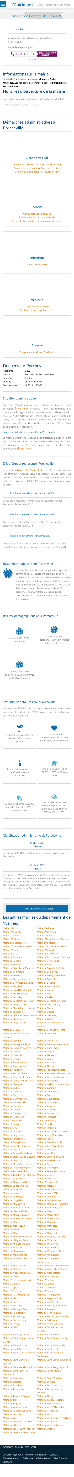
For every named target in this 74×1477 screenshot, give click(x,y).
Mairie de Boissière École (49, 1142)
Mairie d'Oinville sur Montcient (18, 1280)
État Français (60, 1458)
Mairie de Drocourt (46, 1051)
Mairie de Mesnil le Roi (48, 1160)
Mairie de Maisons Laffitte (16, 1207)
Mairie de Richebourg (14, 1316)
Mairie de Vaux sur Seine (15, 1407)
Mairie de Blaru (44, 964)
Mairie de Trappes (12, 1403)
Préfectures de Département (37, 1458)
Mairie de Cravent (12, 1040)
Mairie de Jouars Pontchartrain (52, 1131)
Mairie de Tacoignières (14, 1388)
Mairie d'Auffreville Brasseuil (17, 946)
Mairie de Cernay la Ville (15, 1004)
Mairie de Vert (44, 1414)
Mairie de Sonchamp (47, 1385)
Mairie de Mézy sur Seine (15, 1240)
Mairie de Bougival (12, 986)
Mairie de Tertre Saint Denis (51, 1171)
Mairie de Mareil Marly (48, 1214)
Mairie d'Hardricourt (13, 1116)
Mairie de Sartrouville (14, 1378)
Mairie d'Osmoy (45, 1291)
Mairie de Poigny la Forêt (49, 1298)
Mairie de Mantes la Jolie (49, 1207)
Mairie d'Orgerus (11, 1283)
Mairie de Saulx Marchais (49, 1378)
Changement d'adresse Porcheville (37, 352)
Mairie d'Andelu (45, 935)
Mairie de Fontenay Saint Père (18, 1080)
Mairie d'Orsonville (46, 1287)
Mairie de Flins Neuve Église (51, 1069)
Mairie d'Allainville (12, 935)
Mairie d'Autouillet (46, 950)
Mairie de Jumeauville (14, 1138)
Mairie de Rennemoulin (49, 1312)
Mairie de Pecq (44, 1164)
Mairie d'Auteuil (11, 950)
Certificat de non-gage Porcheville (37, 310)
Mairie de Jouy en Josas (14, 1135)
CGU (33, 1447)
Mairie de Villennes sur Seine (17, 1421)
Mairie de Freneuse (12, 1084)
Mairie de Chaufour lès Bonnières (20, 1015)
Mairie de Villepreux (47, 1421)
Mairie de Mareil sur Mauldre (17, 1218)
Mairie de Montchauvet (15, 1254)
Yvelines (61, 405)
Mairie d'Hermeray (46, 1120)
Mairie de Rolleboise (47, 1320)
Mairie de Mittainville (47, 1243)
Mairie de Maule (11, 1222)
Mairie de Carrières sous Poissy (18, 1000)
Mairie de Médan (11, 1229)
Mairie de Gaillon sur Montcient (53, 1084)
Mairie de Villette (11, 1425)
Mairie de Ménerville (47, 1229)
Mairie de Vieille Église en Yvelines (54, 1417)
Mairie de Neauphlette (48, 1272)
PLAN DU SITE (22, 1447)
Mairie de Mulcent (12, 1269)
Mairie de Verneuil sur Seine (17, 1410)
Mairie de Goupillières (48, 1098)
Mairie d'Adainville (12, 931)
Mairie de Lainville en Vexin (51, 1156)
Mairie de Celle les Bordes (16, 1145)
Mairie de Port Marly (47, 1167)
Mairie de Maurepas (47, 1225)
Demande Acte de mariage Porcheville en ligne (37, 168)
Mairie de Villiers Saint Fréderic (18, 1428)
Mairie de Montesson (48, 1254)
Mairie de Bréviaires (47, 1178)
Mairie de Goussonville (14, 1102)
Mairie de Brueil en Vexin (15, 993)
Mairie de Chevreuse (13, 1018)
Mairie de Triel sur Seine (49, 1403)
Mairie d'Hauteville (46, 1149)
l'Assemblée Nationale (28, 470)
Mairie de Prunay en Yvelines (51, 1305)
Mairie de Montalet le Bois (50, 1251)
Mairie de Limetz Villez (48, 1193)
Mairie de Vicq (10, 1417)
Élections (7, 1461)
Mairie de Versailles (12, 1414)
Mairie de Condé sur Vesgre (51, 1029)
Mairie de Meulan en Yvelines (18, 1236)
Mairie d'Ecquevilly (12, 1055)
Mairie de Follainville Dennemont (54, 1073)
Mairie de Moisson (12, 1247)
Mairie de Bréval (45, 990)
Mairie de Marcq (45, 1211)
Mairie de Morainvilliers (15, 1265)
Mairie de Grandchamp (48, 1102)
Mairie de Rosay (11, 1323)
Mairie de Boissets (12, 975)
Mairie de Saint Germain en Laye (53, 1338)
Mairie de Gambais (46, 1087)
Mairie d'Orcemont (46, 1280)
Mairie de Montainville (14, 1251)
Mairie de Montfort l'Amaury (17, 1258)
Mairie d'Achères (45, 928)
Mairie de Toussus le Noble (50, 1399)
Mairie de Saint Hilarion (15, 1345)
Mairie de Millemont (47, 1240)
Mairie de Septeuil (46, 1381)
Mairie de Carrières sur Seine (51, 1000)
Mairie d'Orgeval (45, 1283)
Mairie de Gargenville (13, 1095)
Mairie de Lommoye (13, 1196)
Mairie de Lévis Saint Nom (50, 1189)
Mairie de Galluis (11, 1087)
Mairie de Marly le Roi (48, 1218)
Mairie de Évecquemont (15, 1062)
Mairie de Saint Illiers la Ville (51, 1345)
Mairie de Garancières (48, 1091)
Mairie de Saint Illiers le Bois (17, 1348)
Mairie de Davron (11, 1051)
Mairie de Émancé (12, 1058)
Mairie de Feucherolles (14, 1066)
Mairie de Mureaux (12, 1189)
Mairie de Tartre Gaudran (15, 1171)
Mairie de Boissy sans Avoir (16, 979)
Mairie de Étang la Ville (14, 1142)
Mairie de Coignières (13, 1029)
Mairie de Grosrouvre (48, 1105)
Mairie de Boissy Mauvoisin (51, 975)
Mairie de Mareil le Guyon (16, 1214)
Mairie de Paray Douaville (16, 1294)
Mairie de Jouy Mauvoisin (50, 1135)
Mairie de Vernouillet (47, 1410)
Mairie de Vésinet (46, 1174)
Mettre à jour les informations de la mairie (20, 105)
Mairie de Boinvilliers (13, 971)
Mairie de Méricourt (47, 1233)
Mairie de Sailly (10, 1327)
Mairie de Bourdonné (48, 986)
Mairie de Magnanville (14, 1203)
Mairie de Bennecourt (48, 960)
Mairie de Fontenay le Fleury (17, 1077)
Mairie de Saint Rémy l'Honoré (52, 1367)
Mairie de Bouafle (46, 982)
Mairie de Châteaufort (14, 1011)
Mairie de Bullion (45, 997)
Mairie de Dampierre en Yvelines (19, 1047)
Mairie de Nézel (11, 1276)
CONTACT (8, 1447)
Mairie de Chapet (45, 1008)
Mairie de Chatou (46, 1011)
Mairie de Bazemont (13, 957)
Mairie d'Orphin (11, 1287)
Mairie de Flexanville (13, 1069)
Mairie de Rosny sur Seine (50, 1323)
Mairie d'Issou (10, 1127)
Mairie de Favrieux (46, 1062)
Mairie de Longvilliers (13, 1200)
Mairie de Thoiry (45, 1396)
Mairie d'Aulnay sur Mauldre (51, 946)
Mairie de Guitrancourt (14, 1113)
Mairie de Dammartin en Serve (52, 1044)
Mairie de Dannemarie (48, 1047)
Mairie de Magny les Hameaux (52, 1203)
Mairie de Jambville (46, 1127)
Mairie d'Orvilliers (12, 1291)
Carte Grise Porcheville (37, 306)
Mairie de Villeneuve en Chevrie (19, 1156)
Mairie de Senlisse (12, 1381)
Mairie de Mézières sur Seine (51, 1236)
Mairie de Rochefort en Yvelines (53, 1316)
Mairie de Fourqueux (47, 1080)
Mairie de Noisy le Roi (48, 1276)
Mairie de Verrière (46, 1153)
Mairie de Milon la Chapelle (16, 1243)
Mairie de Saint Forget (48, 1334)
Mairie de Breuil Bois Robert (17, 990)
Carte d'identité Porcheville (37, 213)
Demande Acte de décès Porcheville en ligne (37, 171)
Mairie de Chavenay (47, 1015)
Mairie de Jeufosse (12, 1131)
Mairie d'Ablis (10, 928)
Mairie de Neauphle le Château (52, 1269)
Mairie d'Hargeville (46, 1116)
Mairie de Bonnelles (47, 979)
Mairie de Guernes (12, 1109)
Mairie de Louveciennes (49, 1200)
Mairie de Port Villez (13, 1305)
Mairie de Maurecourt (14, 1225)
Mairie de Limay (11, 1193)
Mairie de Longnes (46, 1196)
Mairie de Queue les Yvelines (17, 1153)
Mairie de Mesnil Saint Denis (17, 1164)
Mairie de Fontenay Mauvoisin (52, 1077)
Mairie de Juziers (45, 1138)
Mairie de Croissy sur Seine (16, 1044)
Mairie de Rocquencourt (15, 1320)
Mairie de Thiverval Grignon (17, 1396)
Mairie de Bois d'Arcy (47, 971)
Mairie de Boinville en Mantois (18, 968)
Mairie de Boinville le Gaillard (51, 968)
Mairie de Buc (44, 993)
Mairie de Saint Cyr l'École (16, 1334)
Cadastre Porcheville (37, 264)
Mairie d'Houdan (11, 1124)
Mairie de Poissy (11, 1301)
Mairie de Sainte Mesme (49, 1370)
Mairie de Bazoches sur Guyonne (53, 957)
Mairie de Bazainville (47, 953)
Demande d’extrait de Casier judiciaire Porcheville (37, 220)
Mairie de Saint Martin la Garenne (54, 1359)
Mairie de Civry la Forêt (14, 1022)
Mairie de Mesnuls (46, 1185)
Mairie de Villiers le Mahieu (50, 1425)
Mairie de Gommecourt (15, 1098)
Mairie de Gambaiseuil (14, 1091)
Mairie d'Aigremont (47, 931)
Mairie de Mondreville (48, 1247)
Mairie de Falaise (11, 1149)
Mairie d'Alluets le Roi (14, 1178)
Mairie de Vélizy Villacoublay (51, 1407)
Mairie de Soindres (12, 1385)
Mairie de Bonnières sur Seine (18, 982)
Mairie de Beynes (11, 964)
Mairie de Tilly (10, 1399)
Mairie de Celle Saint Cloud (50, 1145)
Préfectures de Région (36, 1454)
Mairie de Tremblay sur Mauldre (19, 1174)
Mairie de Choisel (45, 1018)
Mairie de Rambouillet (14, 1312)
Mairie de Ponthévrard (48, 1301)
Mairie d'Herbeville (12, 1120)
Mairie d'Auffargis (46, 942)
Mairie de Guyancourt (48, 1113)
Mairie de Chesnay (12, 1160)
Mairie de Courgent (47, 1033)
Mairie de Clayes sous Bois (16, 1182)
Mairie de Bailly (10, 953)
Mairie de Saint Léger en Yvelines (19, 1352)
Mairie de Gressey (12, 1105)
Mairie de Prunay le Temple (17, 1309)
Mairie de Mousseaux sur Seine (53, 1265)
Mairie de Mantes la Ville (15, 1211)
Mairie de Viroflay (46, 1428)
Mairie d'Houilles (45, 1124)
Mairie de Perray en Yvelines (17, 1167)
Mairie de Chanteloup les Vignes (19, 1008)
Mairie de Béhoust (12, 960)
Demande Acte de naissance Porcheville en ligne (37, 164)
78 (7, 441)
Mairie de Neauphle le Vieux (17, 1272)
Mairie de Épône (45, 1058)
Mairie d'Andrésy (11, 939)
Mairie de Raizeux (46, 1309)
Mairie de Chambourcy (48, 1004)
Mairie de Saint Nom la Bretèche (19, 1367)
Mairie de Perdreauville (48, 1294)
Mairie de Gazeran (46, 1095)
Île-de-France (21, 408)
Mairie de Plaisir (11, 1298)
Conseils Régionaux (13, 1454)
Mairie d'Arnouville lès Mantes (52, 939)
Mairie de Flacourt (46, 1066)
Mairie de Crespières (47, 1040)
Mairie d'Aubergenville (14, 942)
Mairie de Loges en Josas (15, 1185)
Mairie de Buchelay (12, 997)
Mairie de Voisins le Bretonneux (19, 1432)
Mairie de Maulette (46, 1222)
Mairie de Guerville (46, 1109)
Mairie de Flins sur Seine (15, 1073)
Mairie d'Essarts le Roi (48, 1182)
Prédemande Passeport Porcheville (37, 217)
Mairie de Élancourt (47, 1055)
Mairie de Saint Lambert (49, 1348)
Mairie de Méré (10, 1233)
